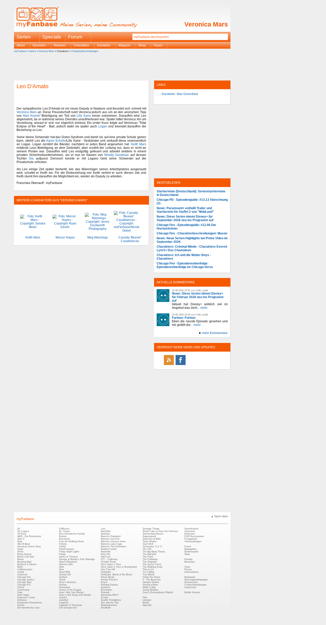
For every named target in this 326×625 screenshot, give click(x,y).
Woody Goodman (116, 155)
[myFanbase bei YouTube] (216, 365)
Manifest (105, 534)
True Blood (148, 574)
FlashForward (66, 549)
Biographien (190, 549)
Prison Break (107, 577)
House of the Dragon (70, 590)
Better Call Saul (25, 556)
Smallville (106, 607)
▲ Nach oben (219, 516)
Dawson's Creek (26, 597)
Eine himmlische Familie (72, 534)
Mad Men (106, 531)
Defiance (22, 600)
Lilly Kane (84, 115)
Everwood (64, 539)
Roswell (105, 592)
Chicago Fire (24, 577)
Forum (75, 36)
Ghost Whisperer (68, 562)
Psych (104, 582)
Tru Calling (148, 572)
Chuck (20, 587)
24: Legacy (23, 531)
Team (187, 567)
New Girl (105, 554)
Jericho (63, 597)
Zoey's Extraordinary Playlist (158, 592)
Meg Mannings (97, 237)
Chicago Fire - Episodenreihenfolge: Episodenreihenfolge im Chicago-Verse (185, 265)
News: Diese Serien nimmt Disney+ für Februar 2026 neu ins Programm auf (198, 297)
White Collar (149, 587)
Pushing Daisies (109, 584)
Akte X (20, 539)
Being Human (24, 554)
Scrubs (104, 597)
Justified (63, 600)
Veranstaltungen (192, 541)
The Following (150, 559)
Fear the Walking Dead (71, 541)
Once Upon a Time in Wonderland (119, 567)
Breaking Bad (24, 562)
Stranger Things (151, 528)
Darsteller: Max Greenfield (180, 94)
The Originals (150, 562)
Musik (146, 602)
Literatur (147, 600)
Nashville (106, 551)
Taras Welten (150, 541)
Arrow (20, 551)
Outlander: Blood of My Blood (116, 574)
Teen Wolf (148, 544)
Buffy (20, 567)
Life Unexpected (67, 607)
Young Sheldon (150, 590)
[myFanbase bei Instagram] (204, 365)
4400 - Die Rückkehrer (29, 536)
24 (18, 528)
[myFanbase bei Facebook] (180, 365)
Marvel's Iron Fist (110, 539)
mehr (204, 308)
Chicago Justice (25, 579)
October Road (108, 562)
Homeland (64, 587)
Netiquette (189, 577)
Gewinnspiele (191, 551)
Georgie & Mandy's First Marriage (77, 559)
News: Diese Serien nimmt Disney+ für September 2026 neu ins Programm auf (185, 218)
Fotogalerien (190, 539)
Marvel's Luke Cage (111, 544)
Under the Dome (151, 577)
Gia (31, 158)
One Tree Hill (108, 569)
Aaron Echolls (56, 140)
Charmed (22, 574)
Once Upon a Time (111, 564)
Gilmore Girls (66, 564)
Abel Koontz (31, 115)
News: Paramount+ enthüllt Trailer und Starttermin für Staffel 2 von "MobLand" (185, 210)
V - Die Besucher (152, 579)
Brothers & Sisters (27, 564)
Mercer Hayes (65, 237)
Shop (187, 554)
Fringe (62, 554)
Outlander (106, 572)
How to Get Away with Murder (75, 595)
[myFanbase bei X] (192, 365)
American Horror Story (29, 546)
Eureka (62, 536)
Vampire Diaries (151, 582)
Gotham (63, 577)
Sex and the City (110, 602)
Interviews (189, 531)
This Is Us (148, 569)
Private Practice (109, 579)
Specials (51, 36)
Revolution (106, 590)
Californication (24, 569)
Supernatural (149, 536)
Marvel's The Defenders (113, 546)
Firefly (62, 546)
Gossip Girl (65, 574)
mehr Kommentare (215, 333)
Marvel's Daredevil (110, 536)
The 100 (147, 549)
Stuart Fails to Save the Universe (160, 531)
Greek (62, 579)
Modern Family (109, 549)
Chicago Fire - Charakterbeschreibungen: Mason (192, 233)
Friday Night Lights (69, 551)
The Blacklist (149, 554)
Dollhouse (64, 528)
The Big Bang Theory (154, 551)
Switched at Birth (152, 539)
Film (145, 597)
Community (23, 590)
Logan (102, 126)
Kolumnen (189, 534)
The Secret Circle (152, 564)
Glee (61, 569)
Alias (19, 541)
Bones (20, 559)
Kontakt (188, 559)
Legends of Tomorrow (70, 605)
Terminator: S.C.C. (153, 546)
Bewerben (189, 562)
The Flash (148, 556)
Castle (20, 572)
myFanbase (20, 51)
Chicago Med (24, 582)
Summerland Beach (153, 534)
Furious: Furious (184, 318)
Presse (188, 569)
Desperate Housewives (29, 602)
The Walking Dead (152, 567)
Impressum (190, 587)
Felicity (63, 544)
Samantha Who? (109, 595)
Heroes (63, 584)
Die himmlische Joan (28, 607)
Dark (19, 592)
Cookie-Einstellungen (195, 584)
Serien (32, 51)
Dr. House (64, 531)
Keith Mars (138, 144)
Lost (103, 528)
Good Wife (64, 572)
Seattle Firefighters (111, 600)
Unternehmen (191, 572)
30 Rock (21, 534)
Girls (61, 567)
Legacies (64, 602)
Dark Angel (23, 595)
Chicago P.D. (24, 584)
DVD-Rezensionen (194, 536)
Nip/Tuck (106, 556)
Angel (20, 549)
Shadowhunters (109, 605)
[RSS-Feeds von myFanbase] (169, 365)
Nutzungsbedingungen (196, 579)
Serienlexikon (191, 528)
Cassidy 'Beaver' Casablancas (129, 239)
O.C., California (109, 559)
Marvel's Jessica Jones (113, 541)
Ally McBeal (23, 544)
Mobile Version (192, 592)
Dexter (20, 605)
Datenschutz (191, 582)
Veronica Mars (206, 24)
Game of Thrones (68, 556)
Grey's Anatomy (67, 582)
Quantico (105, 587)
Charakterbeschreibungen (84, 51)
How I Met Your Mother (71, 592)
